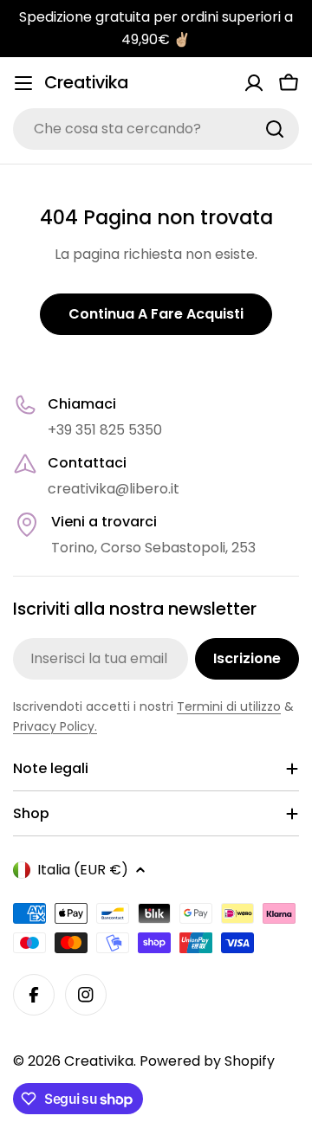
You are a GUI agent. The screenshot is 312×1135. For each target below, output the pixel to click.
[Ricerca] (274, 129)
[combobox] (156, 129)
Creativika (86, 82)
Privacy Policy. (55, 726)
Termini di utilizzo (229, 706)
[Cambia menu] (23, 83)
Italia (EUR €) (82, 870)
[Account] (254, 83)
